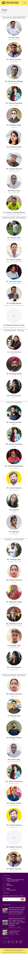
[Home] (1, 12)
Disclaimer (11, 950)
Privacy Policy (5, 950)
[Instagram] (12, 942)
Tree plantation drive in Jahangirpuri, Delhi (15, 932)
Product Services (17, 950)
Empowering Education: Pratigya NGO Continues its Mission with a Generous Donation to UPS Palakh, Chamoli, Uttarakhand (17, 910)
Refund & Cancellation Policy (16, 950)
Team (5, 12)
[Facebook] (8, 942)
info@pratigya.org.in (11, 890)
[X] (4, 942)
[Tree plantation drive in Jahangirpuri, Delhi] (5, 932)
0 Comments (18, 914)
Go (22, 899)
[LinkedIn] (16, 942)
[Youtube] (20, 942)
